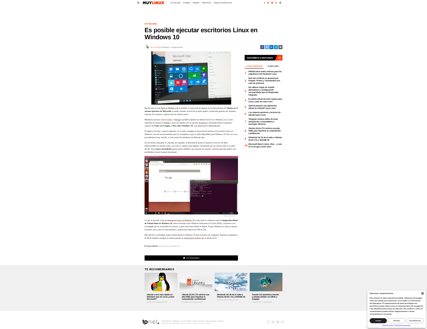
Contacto (220, 321)
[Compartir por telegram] (276, 47)
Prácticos (206, 3)
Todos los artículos (223, 3)
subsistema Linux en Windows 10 (180, 220)
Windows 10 (175, 246)
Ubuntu (166, 246)
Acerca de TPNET (185, 321)
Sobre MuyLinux (166, 321)
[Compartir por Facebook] (262, 47)
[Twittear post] (267, 47)
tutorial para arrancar (192, 238)
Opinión (196, 3)
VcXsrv (169, 120)
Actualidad (175, 3)
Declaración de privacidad (402, 325)
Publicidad (176, 321)
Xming (177, 120)
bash (161, 246)
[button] (422, 293)
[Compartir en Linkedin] (271, 47)
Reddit (167, 123)
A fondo (186, 3)
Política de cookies (387, 325)
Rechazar (396, 321)
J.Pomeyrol (158, 47)
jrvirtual (149, 302)
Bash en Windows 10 (169, 108)
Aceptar (378, 321)
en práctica (203, 123)
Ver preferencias (415, 321)
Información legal (211, 321)
